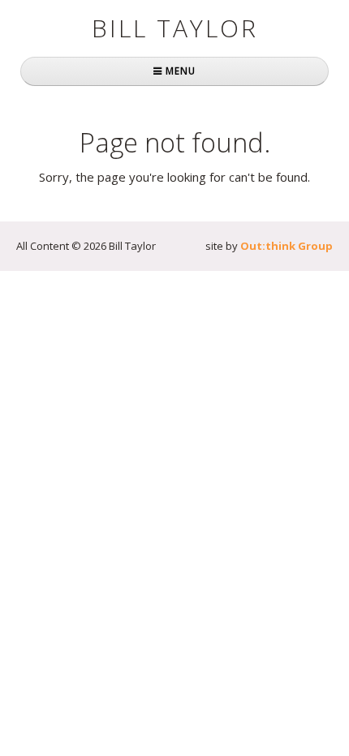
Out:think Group (286, 245)
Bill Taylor (175, 28)
